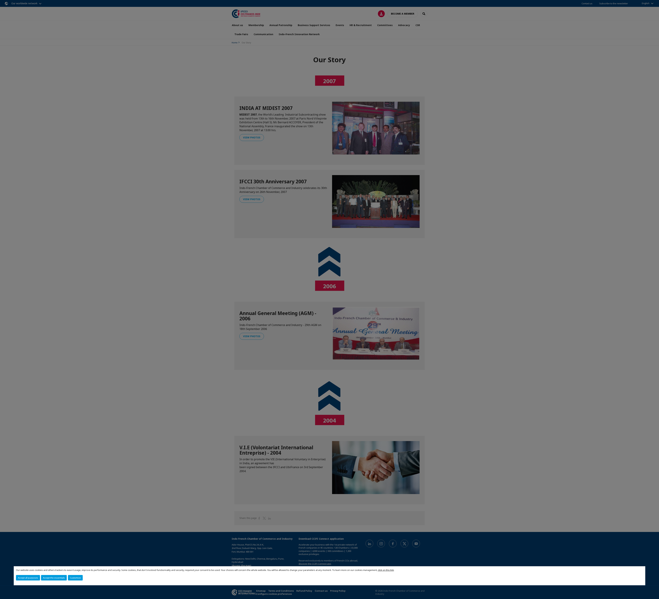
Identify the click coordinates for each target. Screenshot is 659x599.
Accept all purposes (28, 577)
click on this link (386, 570)
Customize (75, 577)
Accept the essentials (54, 577)
